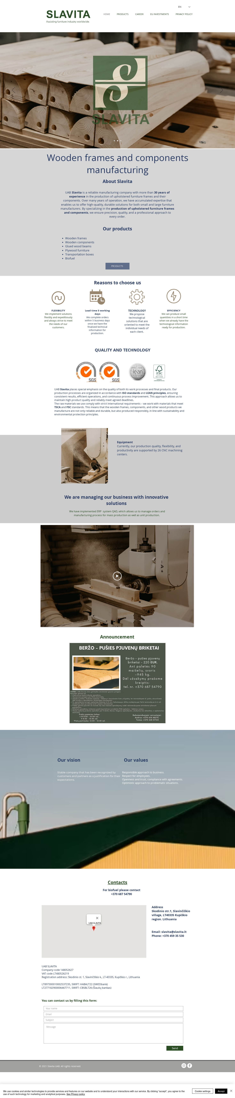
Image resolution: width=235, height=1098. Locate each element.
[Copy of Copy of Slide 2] (120, 140)
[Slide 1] (114, 140)
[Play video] (117, 576)
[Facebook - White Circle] (189, 1065)
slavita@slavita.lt (174, 932)
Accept (221, 1091)
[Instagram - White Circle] (183, 1065)
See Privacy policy (76, 1094)
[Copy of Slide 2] (117, 140)
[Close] (231, 1091)
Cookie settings (202, 1091)
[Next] (221, 90)
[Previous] (13, 90)
